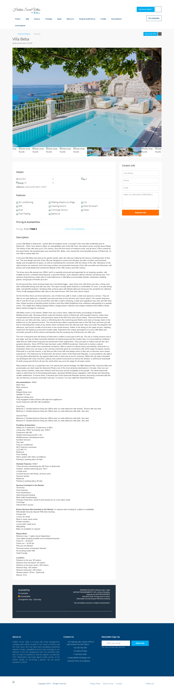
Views (86, 209)
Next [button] (159, 97)
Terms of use (108, 683)
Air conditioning (25, 202)
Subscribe (140, 643)
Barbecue (55, 213)
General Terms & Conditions (79, 661)
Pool (20, 209)
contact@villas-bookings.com (79, 657)
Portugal (48, 19)
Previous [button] (15, 97)
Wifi (20, 206)
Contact (119, 683)
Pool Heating (24, 213)
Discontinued (116, 19)
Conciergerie (20, 26)
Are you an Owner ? (145, 9)
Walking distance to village (63, 202)
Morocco (70, 19)
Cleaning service (58, 206)
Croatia (103, 19)
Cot (85, 202)
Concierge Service (59, 209)
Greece (37, 19)
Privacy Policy (95, 683)
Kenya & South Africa (87, 19)
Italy (27, 19)
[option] (87, 97)
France (17, 19)
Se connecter (153, 18)
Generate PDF (150, 34)
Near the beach (90, 206)
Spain (59, 19)
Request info (140, 212)
